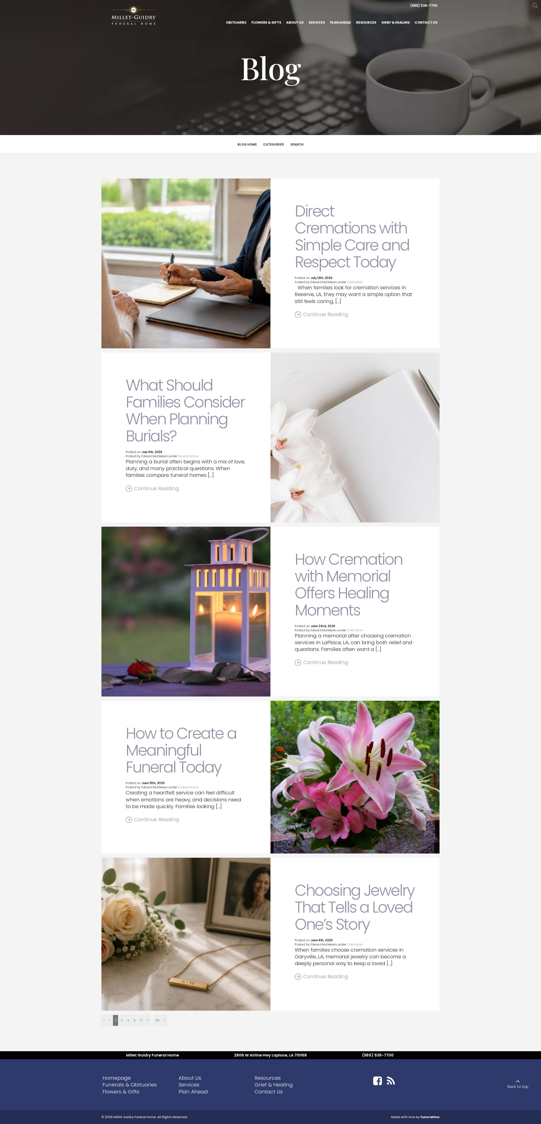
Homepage (116, 1077)
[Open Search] (535, 6)
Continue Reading (325, 314)
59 (157, 1020)
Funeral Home (188, 456)
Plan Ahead (193, 1091)
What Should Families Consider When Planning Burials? (185, 410)
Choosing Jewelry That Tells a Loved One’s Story (354, 907)
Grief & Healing (274, 1084)
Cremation (355, 282)
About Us (190, 1077)
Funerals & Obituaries (129, 1084)
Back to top (517, 1086)
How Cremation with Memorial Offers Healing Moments (348, 584)
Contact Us (269, 1091)
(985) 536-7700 (378, 1055)
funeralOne (430, 1117)
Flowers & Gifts (120, 1091)
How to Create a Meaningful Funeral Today (181, 750)
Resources (268, 1077)
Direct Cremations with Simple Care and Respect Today (352, 236)
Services (189, 1084)
